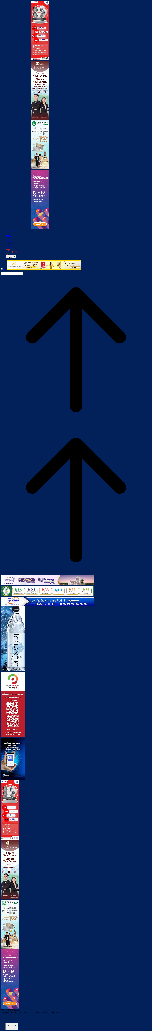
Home (8, 235)
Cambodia (9, 237)
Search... (10, 257)
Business (9, 241)
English (8, 250)
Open (15, 1029)
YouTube (9, 245)
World (8, 239)
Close (9, 1029)
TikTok (8, 247)
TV (7, 254)
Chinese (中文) (11, 252)
